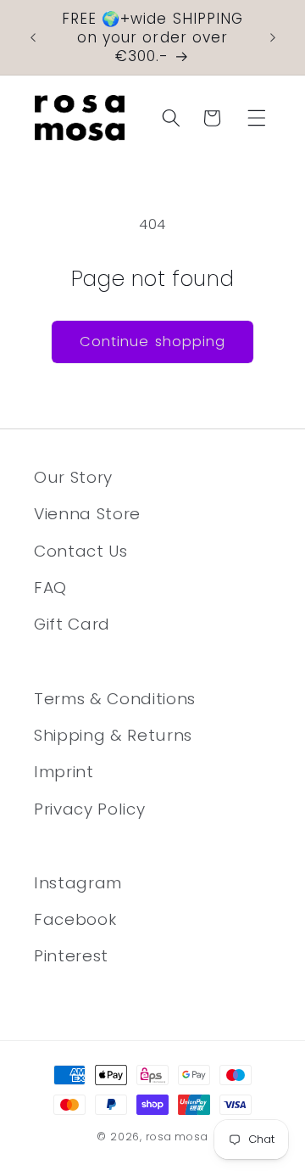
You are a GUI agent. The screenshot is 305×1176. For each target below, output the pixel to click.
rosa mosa (177, 1136)
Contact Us (81, 551)
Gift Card (72, 624)
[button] (256, 118)
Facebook (75, 919)
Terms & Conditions (115, 698)
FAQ (50, 587)
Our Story (73, 477)
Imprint (64, 771)
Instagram (78, 882)
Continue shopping (153, 341)
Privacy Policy (89, 809)
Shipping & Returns (113, 735)
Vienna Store (87, 513)
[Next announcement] (272, 37)
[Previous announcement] (33, 37)
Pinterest (71, 955)
